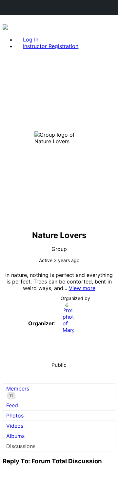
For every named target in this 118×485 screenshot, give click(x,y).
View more (82, 288)
